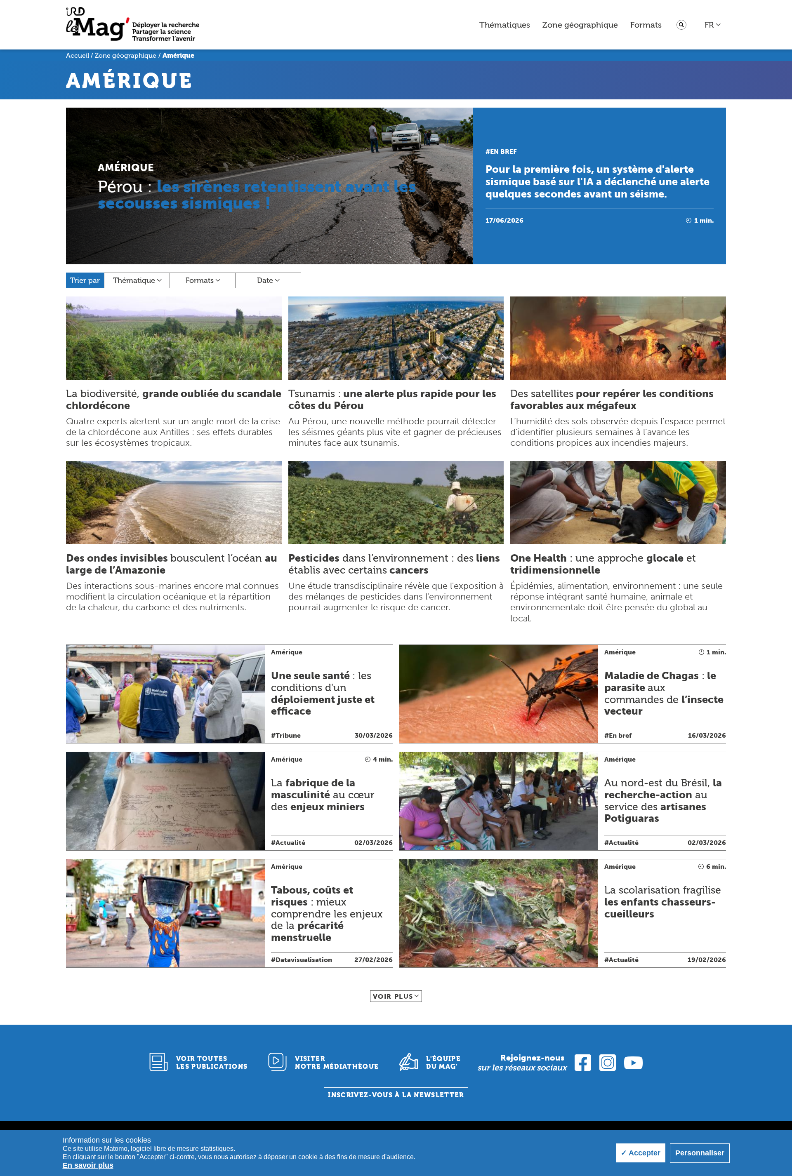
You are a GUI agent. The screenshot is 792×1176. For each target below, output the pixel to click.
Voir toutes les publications (212, 1062)
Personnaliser (699, 1153)
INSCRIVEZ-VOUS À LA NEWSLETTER (396, 1095)
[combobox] (713, 25)
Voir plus (393, 996)
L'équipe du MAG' (443, 1062)
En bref (503, 151)
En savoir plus (88, 1165)
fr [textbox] (709, 25)
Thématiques (504, 25)
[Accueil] (132, 25)
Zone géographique (580, 25)
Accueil (77, 55)
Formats (646, 25)
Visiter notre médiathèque (337, 1062)
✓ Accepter (640, 1153)
